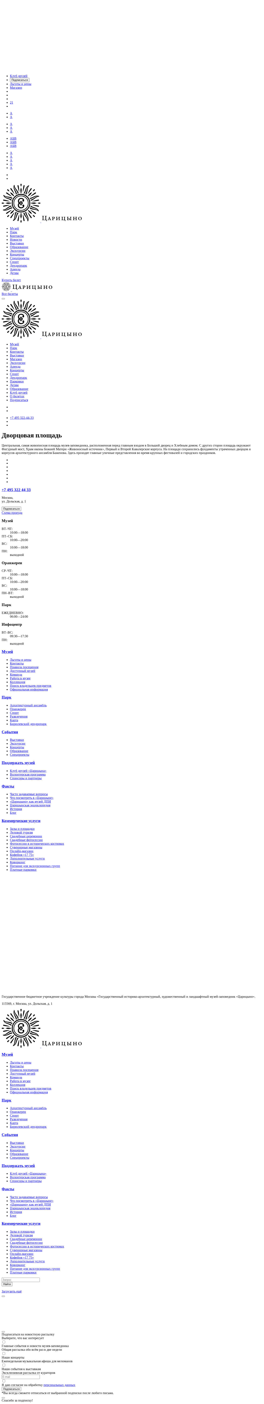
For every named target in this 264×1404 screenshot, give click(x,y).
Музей (14, 228)
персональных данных (59, 1385)
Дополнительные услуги (27, 858)
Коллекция (17, 682)
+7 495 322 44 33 (16, 490)
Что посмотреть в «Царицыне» (31, 798)
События (10, 732)
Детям (14, 273)
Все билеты (10, 294)
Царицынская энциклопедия (30, 805)
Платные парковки (23, 869)
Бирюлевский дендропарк (28, 724)
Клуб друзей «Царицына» (28, 770)
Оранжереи (18, 709)
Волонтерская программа (28, 774)
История (16, 809)
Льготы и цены (20, 659)
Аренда (15, 269)
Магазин (16, 359)
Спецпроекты (19, 258)
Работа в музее (20, 678)
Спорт (14, 262)
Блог (13, 812)
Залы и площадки (22, 829)
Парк (13, 232)
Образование (19, 247)
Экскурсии (17, 250)
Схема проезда (12, 512)
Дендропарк (18, 265)
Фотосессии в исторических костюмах (37, 843)
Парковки (17, 381)
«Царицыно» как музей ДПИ (30, 801)
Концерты (17, 254)
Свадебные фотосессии (26, 840)
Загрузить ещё (12, 1291)
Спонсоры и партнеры (26, 778)
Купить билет (11, 280)
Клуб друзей (18, 392)
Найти (7, 1284)
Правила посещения (24, 667)
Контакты (17, 236)
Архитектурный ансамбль (28, 705)
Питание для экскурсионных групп (35, 866)
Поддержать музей (18, 763)
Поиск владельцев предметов (30, 685)
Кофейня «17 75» (22, 855)
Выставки (17, 243)
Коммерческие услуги (21, 821)
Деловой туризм (21, 832)
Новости (16, 239)
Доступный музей (22, 671)
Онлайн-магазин (21, 851)
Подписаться (19, 400)
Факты (8, 786)
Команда (16, 674)
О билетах (17, 396)
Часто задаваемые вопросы (29, 794)
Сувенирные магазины (26, 847)
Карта (14, 720)
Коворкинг (17, 862)
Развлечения (18, 716)
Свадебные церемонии (26, 836)
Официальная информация (29, 689)
